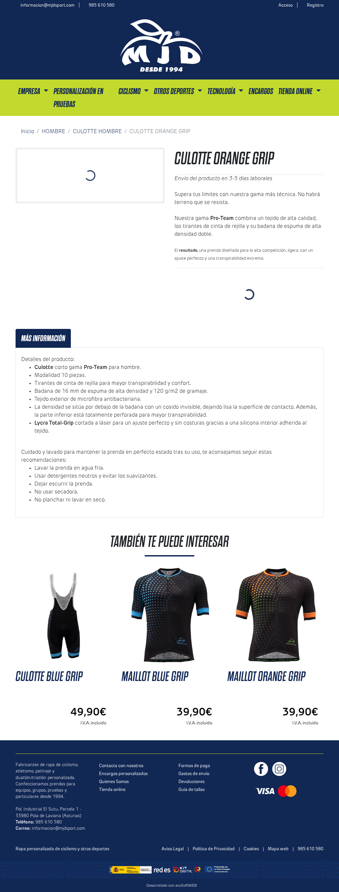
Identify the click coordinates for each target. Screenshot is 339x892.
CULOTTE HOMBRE (97, 131)
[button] (33, 91)
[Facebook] (261, 769)
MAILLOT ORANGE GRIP (266, 676)
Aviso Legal (173, 849)
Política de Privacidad (214, 849)
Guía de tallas (191, 790)
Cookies (251, 849)
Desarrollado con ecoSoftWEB (171, 886)
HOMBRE (53, 131)
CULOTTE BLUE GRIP (49, 676)
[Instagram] (279, 769)
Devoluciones (191, 782)
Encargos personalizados (123, 774)
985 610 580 (102, 5)
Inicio (27, 131)
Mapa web (278, 849)
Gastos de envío (193, 774)
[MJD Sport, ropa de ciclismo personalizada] (161, 45)
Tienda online (112, 790)
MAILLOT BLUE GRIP (154, 676)
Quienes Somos (114, 782)
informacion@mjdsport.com (47, 5)
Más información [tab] (43, 338)
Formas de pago (194, 766)
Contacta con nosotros (121, 766)
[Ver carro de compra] (320, 45)
